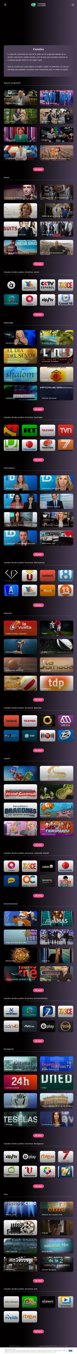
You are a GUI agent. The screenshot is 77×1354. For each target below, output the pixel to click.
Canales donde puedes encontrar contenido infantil (26, 853)
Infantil (7, 758)
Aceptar (70, 1350)
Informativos (9, 468)
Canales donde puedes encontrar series (21, 272)
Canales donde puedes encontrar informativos (24, 563)
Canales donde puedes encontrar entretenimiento (26, 998)
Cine (6, 1194)
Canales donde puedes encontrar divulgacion (24, 1144)
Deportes (8, 613)
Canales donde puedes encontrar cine (20, 1289)
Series (6, 177)
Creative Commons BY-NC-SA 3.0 (48, 1346)
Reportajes (8, 323)
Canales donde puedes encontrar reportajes (23, 417)
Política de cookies (52, 1351)
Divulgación (9, 1049)
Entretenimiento (11, 904)
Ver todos (38, 169)
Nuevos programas (12, 83)
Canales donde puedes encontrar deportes (23, 708)
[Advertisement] (38, 23)
